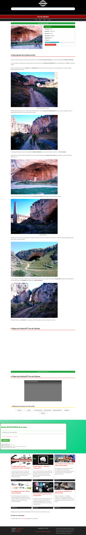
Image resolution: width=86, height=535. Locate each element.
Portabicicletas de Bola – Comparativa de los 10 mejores (21, 467)
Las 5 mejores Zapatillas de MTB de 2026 (63, 492)
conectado (23, 518)
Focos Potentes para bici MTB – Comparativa (42, 494)
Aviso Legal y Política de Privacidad (43, 531)
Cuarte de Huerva (38, 410)
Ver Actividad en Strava (50, 44)
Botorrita (19, 410)
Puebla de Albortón (57, 410)
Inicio (36, 19)
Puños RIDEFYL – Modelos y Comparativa (41, 467)
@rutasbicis (19, 530)
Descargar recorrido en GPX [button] (43, 371)
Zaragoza (49, 19)
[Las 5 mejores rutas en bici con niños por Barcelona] (64, 458)
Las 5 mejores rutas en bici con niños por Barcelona (64, 464)
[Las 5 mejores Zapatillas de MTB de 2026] (64, 486)
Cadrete (29, 410)
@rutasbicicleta (20, 528)
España (40, 19)
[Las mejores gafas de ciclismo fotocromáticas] (21, 486)
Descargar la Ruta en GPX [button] (43, 23)
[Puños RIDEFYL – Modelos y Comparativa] (43, 460)
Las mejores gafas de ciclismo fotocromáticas (20, 492)
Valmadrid (66, 410)
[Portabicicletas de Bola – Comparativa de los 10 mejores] (21, 460)
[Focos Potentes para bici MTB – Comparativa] (43, 487)
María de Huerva (47, 410)
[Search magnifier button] (74, 9)
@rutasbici (18, 531)
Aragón (44, 19)
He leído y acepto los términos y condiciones (10, 436)
